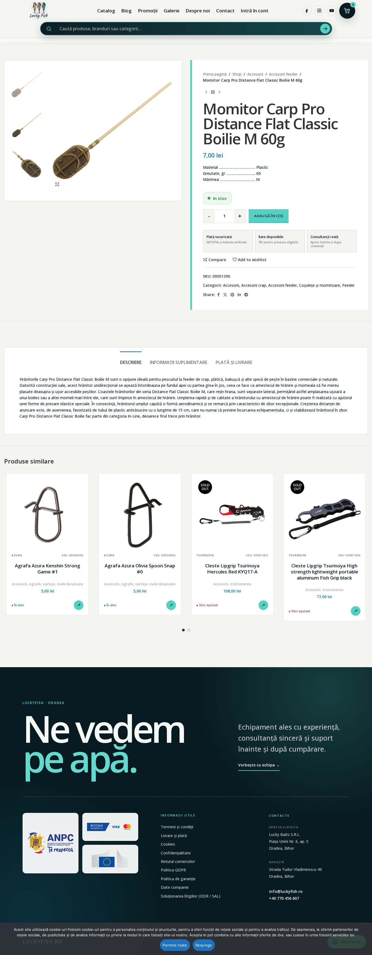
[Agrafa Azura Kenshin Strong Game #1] (47, 514)
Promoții (148, 10)
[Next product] (219, 92)
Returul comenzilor (178, 861)
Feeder (348, 285)
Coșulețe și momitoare (319, 285)
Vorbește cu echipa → (259, 765)
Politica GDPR (173, 870)
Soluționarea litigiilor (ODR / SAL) (190, 896)
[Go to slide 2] (189, 630)
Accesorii (255, 74)
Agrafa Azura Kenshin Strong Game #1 (47, 568)
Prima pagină (215, 74)
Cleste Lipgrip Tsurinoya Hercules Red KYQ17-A (232, 568)
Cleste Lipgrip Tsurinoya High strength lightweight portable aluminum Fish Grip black (324, 571)
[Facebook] (307, 10)
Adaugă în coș (268, 215)
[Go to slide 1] (183, 630)
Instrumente (240, 583)
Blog (126, 10)
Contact (225, 10)
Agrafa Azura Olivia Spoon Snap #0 (140, 568)
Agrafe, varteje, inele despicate (56, 583)
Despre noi (198, 10)
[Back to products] (213, 92)
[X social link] (225, 295)
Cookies (168, 844)
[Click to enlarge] (57, 184)
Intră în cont (254, 10)
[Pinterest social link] (232, 295)
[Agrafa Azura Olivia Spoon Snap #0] (140, 514)
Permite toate (175, 945)
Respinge (203, 945)
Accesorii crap (253, 285)
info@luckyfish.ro (286, 891)
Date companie (175, 887)
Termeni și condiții (177, 826)
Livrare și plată (174, 835)
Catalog (106, 10)
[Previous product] (206, 92)
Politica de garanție (178, 878)
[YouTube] (331, 10)
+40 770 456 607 (284, 898)
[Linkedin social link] (239, 295)
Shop (236, 74)
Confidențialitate (176, 852)
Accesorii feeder (283, 74)
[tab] (131, 359)
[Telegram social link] (246, 295)
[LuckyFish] (40, 10)
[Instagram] (319, 10)
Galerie (172, 10)
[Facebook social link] (218, 295)
